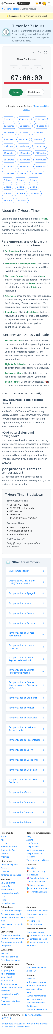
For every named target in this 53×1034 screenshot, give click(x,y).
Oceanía (4, 853)
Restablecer (34, 92)
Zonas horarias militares (37, 860)
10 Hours (21, 193)
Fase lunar (5, 1004)
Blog (28, 992)
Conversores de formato (12, 942)
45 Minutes (25, 166)
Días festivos (32, 874)
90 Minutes (37, 173)
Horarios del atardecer (36, 914)
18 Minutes (25, 153)
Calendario (31, 868)
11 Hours (35, 193)
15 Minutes (9, 153)
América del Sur (8, 850)
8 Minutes (8, 146)
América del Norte (9, 846)
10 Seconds (24, 119)
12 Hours (8, 200)
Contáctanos (32, 1006)
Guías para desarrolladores (16, 1026)
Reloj (28, 836)
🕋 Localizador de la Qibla (38, 935)
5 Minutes (38, 139)
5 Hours (7, 187)
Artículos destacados (36, 982)
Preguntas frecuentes (13, 1023)
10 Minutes (24, 146)
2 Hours (7, 180)
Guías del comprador (36, 985)
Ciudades (5, 871)
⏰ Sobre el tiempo (35, 885)
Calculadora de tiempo (11, 910)
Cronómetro (32, 843)
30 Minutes (25, 159)
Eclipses (30, 917)
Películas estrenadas (10, 960)
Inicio (16, 92)
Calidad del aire (8, 903)
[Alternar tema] (39, 52)
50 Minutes (41, 166)
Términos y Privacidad (36, 1009)
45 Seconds (41, 126)
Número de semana (35, 881)
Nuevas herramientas (36, 995)
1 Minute (24, 132)
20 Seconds (9, 126)
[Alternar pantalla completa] (45, 52)
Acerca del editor (34, 989)
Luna (3, 896)
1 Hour (23, 173)
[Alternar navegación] (49, 3)
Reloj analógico (8, 973)
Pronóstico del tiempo (36, 967)
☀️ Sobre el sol (33, 921)
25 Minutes (9, 159)
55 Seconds (9, 132)
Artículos (30, 978)
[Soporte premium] (37, 3)
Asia (2, 839)
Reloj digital (6, 977)
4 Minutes (23, 139)
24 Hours (22, 200)
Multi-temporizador (35, 850)
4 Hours (33, 180)
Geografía (5, 886)
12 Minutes (40, 146)
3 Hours (20, 180)
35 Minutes (41, 159)
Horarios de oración (10, 893)
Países (4, 868)
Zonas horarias (8, 889)
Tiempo (4, 900)
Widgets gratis (7, 970)
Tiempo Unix (7, 945)
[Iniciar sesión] (40, 3)
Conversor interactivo (11, 935)
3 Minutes (8, 139)
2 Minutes (38, 132)
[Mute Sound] (33, 52)
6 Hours (20, 187)
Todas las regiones (9, 864)
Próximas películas (9, 956)
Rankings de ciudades (11, 875)
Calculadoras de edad (11, 914)
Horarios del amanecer (37, 910)
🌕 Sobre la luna (34, 924)
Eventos (4, 953)
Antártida (5, 857)
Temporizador (12, 9)
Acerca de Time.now (35, 1002)
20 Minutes (41, 153)
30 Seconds (25, 126)
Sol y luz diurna (8, 882)
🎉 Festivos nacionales (36, 891)
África (3, 836)
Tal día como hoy (35, 871)
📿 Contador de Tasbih (37, 939)
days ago (6, 462)
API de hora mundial (37, 1023)
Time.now (8, 3)
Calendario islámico (37, 878)
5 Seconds (8, 119)
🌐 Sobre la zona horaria (37, 888)
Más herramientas (34, 999)
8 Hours (33, 187)
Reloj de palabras (9, 984)
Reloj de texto (7, 980)
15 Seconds (40, 119)
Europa (4, 843)
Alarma (29, 839)
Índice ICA (31, 970)
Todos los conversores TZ (12, 938)
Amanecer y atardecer (11, 1001)
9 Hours (7, 193)
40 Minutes (9, 166)
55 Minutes (9, 173)
